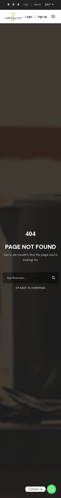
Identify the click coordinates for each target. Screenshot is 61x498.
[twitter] (18, 4)
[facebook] (8, 4)
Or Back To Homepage (30, 287)
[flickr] (13, 4)
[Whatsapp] (51, 489)
